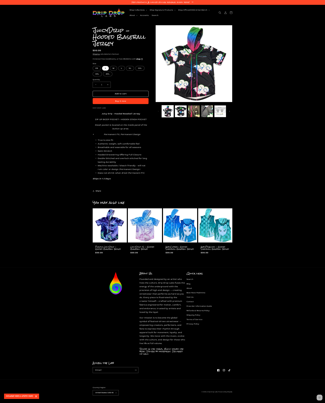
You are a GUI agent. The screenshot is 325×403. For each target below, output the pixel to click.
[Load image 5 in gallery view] (220, 111)
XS (96, 68)
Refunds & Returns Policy (198, 310)
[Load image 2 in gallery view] (181, 111)
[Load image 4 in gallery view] (207, 111)
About (189, 288)
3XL (97, 74)
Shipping (96, 54)
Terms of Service (194, 319)
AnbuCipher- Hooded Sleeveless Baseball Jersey (180, 248)
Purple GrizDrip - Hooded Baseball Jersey (108, 248)
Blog (188, 284)
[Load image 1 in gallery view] (168, 111)
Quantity (96, 80)
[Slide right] (229, 111)
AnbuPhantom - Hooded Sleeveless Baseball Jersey (215, 248)
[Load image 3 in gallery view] (194, 111)
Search (189, 279)
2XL (140, 68)
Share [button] (98, 191)
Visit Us (190, 297)
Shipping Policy (193, 315)
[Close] (36, 396)
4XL (108, 74)
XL (130, 68)
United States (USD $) (104, 393)
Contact (190, 301)
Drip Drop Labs (212, 392)
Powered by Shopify (225, 392)
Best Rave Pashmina (195, 293)
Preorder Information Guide (199, 306)
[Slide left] (158, 111)
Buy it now (120, 101)
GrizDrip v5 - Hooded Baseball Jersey (142, 248)
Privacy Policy (192, 324)
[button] (138, 10)
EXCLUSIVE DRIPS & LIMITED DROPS (19, 396)
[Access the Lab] (135, 370)
